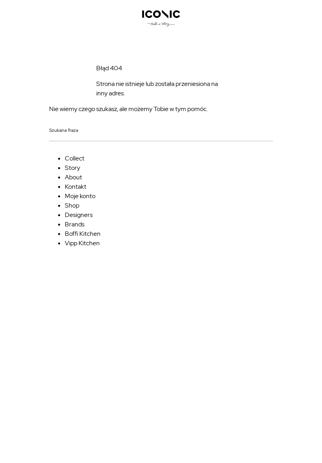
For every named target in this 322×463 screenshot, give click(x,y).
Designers (79, 215)
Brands (74, 224)
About (73, 177)
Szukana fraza (63, 131)
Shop (72, 205)
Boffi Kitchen (83, 234)
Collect (74, 158)
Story (72, 168)
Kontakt (75, 186)
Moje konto (80, 196)
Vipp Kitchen (82, 243)
